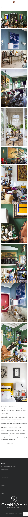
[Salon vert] (14, 19)
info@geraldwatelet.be (5, 469)
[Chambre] (14, 382)
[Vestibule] (14, 48)
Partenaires (3, 490)
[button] (21, 7)
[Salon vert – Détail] (14, 223)
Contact (2, 493)
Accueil (2, 482)
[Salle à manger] (14, 88)
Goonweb (20, 513)
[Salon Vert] (14, 263)
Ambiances (3, 485)
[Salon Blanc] (14, 127)
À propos (2, 488)
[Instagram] (14, 515)
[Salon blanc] (14, 184)
